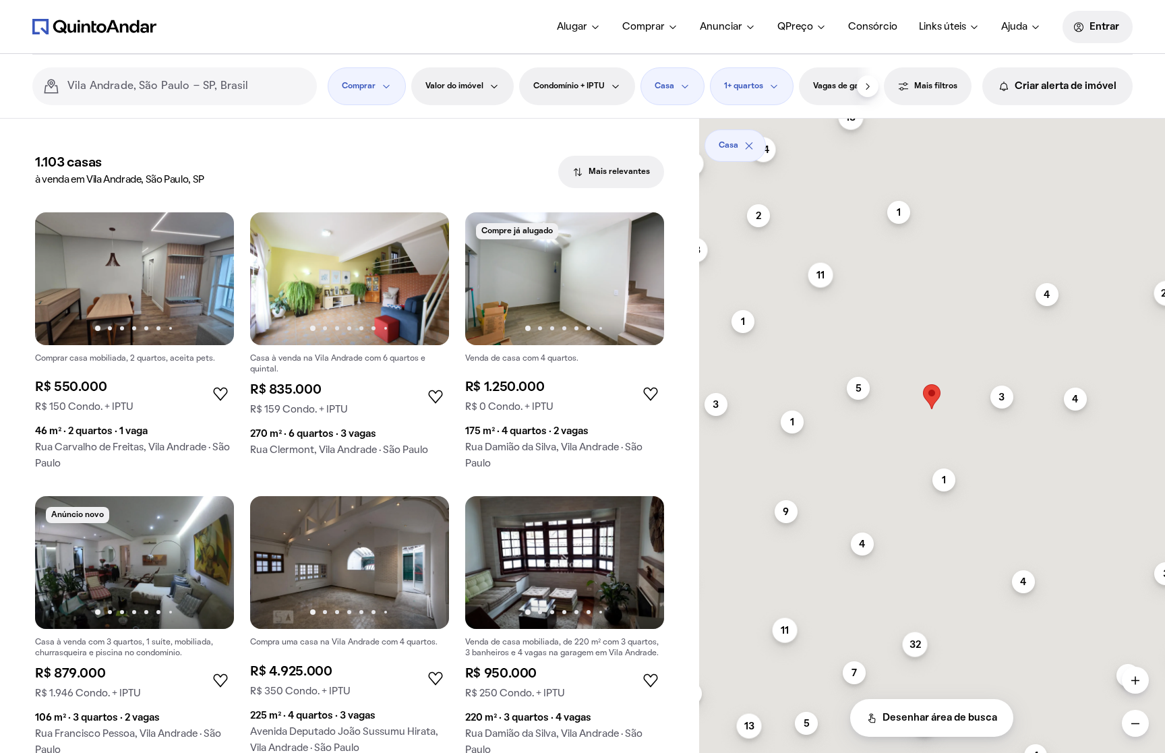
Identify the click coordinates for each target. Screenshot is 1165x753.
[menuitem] (578, 27)
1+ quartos (743, 86)
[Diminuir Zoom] (1135, 723)
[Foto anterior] (59, 278)
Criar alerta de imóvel (1065, 86)
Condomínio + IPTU (569, 86)
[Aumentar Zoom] (1135, 680)
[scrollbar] (932, 140)
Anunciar (721, 27)
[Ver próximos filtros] (867, 86)
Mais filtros (935, 86)
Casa (664, 86)
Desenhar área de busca (940, 718)
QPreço (795, 27)
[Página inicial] (94, 26)
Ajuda (1014, 27)
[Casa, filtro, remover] (749, 145)
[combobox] (186, 86)
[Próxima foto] (209, 278)
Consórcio (872, 27)
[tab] (611, 172)
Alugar (572, 27)
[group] (134, 346)
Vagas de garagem (848, 86)
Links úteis (942, 27)
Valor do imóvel (454, 86)
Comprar (643, 27)
